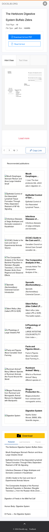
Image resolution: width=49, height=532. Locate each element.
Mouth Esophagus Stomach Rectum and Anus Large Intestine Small (34, 174)
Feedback (32, 529)
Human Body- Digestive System (17, 506)
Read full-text (19, 44)
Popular (38, 442)
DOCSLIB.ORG (10, 3)
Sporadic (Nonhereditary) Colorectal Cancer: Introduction (33, 283)
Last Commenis (24, 442)
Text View (23, 60)
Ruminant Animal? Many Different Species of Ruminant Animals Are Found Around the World (34, 369)
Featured (11, 442)
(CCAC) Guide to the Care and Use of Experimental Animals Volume (34, 239)
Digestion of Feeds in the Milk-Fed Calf (20, 498)
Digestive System (34, 410)
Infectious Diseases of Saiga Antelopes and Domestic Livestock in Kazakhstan (33, 217)
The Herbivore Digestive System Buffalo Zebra (24, 447)
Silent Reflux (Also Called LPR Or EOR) (34, 304)
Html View (9, 60)
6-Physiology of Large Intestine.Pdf (33, 326)
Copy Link (37, 150)
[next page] (17, 150)
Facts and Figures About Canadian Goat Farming (33, 347)
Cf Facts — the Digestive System (18, 514)
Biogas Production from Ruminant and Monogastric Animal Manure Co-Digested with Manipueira (34, 390)
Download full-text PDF (23, 37)
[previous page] (4, 150)
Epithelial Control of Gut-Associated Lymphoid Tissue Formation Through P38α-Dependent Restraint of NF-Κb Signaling (34, 196)
